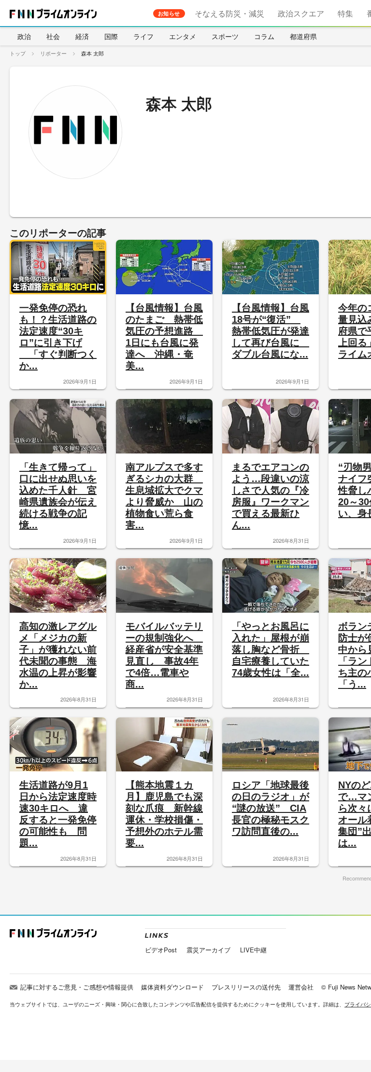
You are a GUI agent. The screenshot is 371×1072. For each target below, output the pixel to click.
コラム (264, 36)
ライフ (143, 36)
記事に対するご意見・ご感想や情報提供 (76, 986)
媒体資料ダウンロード (172, 986)
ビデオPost (161, 949)
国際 (111, 36)
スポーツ (225, 36)
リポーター (53, 53)
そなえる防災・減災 (229, 13)
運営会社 (301, 986)
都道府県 (303, 36)
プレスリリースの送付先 (246, 986)
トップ (18, 53)
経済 (82, 36)
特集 (345, 13)
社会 (53, 36)
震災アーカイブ (208, 949)
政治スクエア (301, 13)
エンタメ (182, 36)
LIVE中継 (253, 949)
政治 (24, 36)
